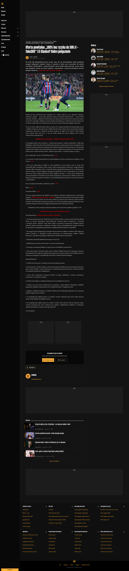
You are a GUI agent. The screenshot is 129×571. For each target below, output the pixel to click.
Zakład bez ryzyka (27, 538)
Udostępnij (32, 367)
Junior (2, 51)
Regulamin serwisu (86, 564)
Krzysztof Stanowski (102, 64)
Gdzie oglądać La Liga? (80, 523)
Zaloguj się (10, 569)
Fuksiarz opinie (52, 551)
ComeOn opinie (78, 534)
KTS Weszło (3, 47)
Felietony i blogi (100, 52)
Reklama (77, 564)
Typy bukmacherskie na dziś (29, 551)
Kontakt (71, 564)
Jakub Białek (100, 56)
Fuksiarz (54, 41)
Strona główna (28, 41)
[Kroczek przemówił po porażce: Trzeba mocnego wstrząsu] (55, 435)
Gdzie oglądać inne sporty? (106, 506)
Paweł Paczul (100, 49)
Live (112, 52)
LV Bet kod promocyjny (106, 541)
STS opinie (77, 538)
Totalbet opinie (78, 541)
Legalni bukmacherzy (5, 36)
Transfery (3, 24)
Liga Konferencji (26, 523)
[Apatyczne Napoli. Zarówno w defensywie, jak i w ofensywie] (55, 444)
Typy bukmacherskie (5, 40)
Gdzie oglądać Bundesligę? (81, 526)
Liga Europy (112, 67)
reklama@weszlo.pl (36, 379)
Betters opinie (78, 551)
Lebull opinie (52, 545)
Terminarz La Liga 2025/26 (55, 523)
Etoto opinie (77, 548)
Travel (2, 43)
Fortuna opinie (52, 534)
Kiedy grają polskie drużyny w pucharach (59, 516)
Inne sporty (3, 32)
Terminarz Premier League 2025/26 (57, 519)
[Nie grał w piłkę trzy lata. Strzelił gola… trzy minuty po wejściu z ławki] (55, 426)
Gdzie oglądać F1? (105, 519)
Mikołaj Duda (38, 438)
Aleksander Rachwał (39, 456)
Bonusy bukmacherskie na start (30, 534)
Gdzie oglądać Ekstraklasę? (81, 509)
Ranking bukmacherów (28, 545)
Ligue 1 (118, 81)
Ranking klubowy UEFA (54, 513)
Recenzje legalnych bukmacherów (55, 531)
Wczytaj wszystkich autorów (106, 86)
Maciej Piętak (38, 447)
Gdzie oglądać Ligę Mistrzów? (82, 516)
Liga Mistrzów (106, 81)
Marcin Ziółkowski (39, 429)
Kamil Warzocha (101, 71)
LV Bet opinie (52, 541)
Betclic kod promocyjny (106, 548)
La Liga (112, 51)
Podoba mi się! (49, 360)
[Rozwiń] (17, 28)
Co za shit (62, 360)
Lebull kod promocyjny (106, 545)
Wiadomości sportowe (27, 506)
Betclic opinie (52, 548)
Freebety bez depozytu (28, 541)
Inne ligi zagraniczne (24, 426)
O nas (60, 564)
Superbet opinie (52, 538)
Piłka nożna (3, 28)
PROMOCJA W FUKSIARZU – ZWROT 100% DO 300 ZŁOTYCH (55, 139)
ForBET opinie (78, 545)
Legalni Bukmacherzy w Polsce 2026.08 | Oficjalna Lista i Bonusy (42, 41)
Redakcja (66, 564)
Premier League (100, 51)
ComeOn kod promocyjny (107, 551)
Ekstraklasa (116, 52)
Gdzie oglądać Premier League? (82, 519)
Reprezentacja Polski (28, 516)
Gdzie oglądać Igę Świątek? (107, 516)
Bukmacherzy (25, 531)
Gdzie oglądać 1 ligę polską (81, 513)
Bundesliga (107, 51)
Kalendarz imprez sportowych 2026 (109, 509)
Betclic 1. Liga (113, 81)
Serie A (116, 51)
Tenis (115, 59)
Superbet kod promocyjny (107, 534)
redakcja (35, 56)
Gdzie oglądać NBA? (105, 513)
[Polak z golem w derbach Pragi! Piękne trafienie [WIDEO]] (55, 453)
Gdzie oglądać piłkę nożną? (80, 506)
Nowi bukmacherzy (27, 548)
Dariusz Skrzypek (101, 78)
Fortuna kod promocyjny (106, 538)
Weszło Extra (4, 20)
